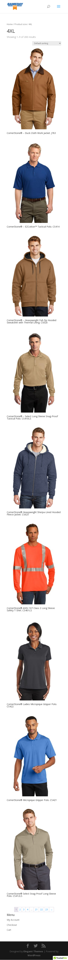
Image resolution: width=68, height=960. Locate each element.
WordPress (34, 955)
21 (36, 909)
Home (10, 24)
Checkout (12, 924)
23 (46, 909)
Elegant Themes (33, 951)
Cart (9, 929)
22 (41, 909)
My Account (13, 919)
